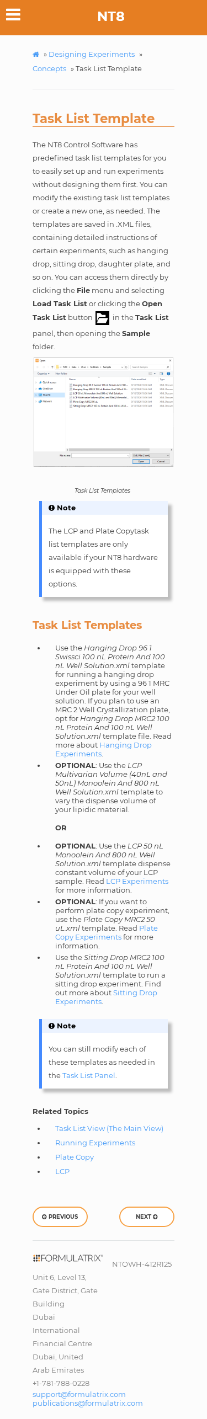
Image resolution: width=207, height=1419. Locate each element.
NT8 (111, 16)
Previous (62, 1216)
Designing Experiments (92, 54)
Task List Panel (88, 1075)
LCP (62, 1171)
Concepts (49, 68)
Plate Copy (74, 1157)
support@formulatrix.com (79, 1394)
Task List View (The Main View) (109, 1128)
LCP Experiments (137, 881)
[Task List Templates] (104, 412)
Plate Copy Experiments (106, 932)
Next (144, 1216)
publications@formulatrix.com (88, 1403)
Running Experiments (95, 1142)
